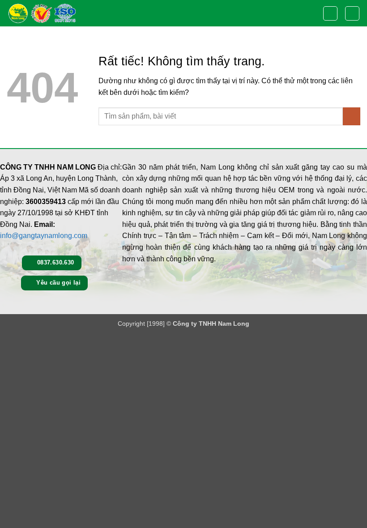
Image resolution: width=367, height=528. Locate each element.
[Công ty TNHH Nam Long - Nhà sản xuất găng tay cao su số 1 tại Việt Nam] (42, 13)
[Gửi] (351, 116)
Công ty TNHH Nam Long (211, 323)
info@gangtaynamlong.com (43, 235)
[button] (330, 13)
